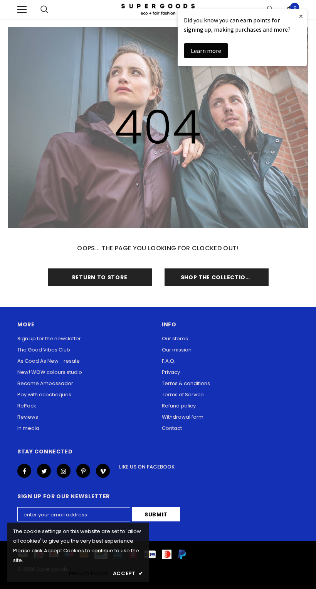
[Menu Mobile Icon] (22, 9)
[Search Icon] (44, 10)
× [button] (301, 16)
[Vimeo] (103, 471)
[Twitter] (44, 471)
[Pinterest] (83, 471)
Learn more (206, 50)
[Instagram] (64, 471)
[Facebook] (24, 471)
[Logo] (158, 9)
